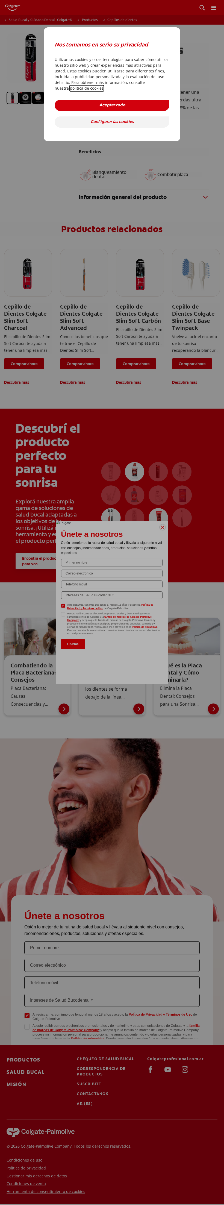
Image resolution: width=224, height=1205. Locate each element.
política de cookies (87, 88)
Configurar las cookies (112, 122)
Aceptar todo (112, 105)
